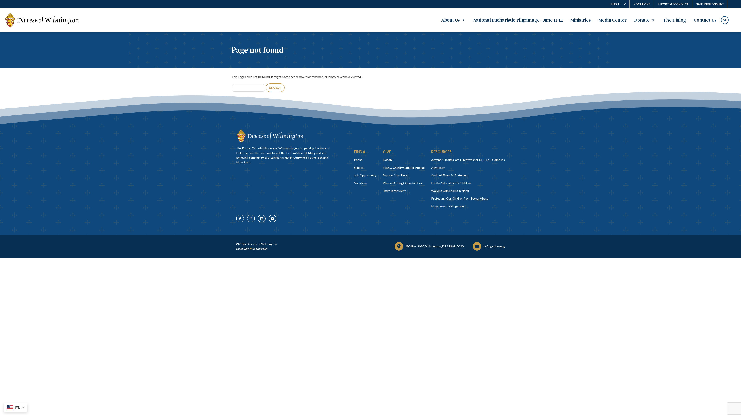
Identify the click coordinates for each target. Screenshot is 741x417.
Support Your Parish (396, 175)
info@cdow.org (494, 246)
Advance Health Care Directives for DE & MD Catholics (468, 160)
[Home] (269, 136)
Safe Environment (710, 4)
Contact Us (705, 20)
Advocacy (438, 167)
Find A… (616, 4)
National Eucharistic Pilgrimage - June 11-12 (518, 20)
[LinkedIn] (262, 218)
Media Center (613, 20)
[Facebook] (240, 218)
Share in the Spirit (394, 190)
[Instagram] (251, 218)
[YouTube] (272, 218)
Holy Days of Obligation (447, 206)
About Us (450, 20)
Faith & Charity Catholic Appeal (404, 167)
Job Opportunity (365, 175)
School (358, 167)
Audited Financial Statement (450, 175)
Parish (358, 160)
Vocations (642, 4)
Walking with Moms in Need (450, 190)
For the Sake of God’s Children (451, 183)
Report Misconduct (673, 4)
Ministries (580, 20)
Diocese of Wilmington (261, 244)
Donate (642, 20)
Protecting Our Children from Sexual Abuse (459, 198)
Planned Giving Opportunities (402, 183)
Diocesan (261, 248)
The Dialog (674, 20)
